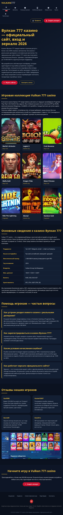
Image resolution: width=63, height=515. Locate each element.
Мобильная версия (37, 10)
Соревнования (6, 10)
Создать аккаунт (54, 20)
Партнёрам (43, 496)
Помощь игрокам (25, 10)
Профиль (38, 20)
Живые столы (48, 10)
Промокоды (5, 16)
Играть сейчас (11, 82)
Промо (56, 10)
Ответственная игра (31, 496)
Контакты (52, 496)
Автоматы (15, 10)
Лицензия (11, 496)
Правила (19, 496)
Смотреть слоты (26, 82)
